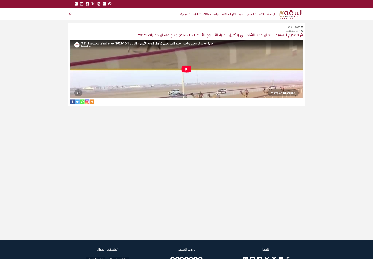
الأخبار (261, 14)
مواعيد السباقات (211, 14)
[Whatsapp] (82, 101)
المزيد (196, 14)
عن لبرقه (184, 14)
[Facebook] (72, 101)
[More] (92, 101)
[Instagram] (87, 101)
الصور (241, 14)
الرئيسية (271, 14)
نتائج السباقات (229, 14)
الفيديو (251, 14)
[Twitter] (77, 101)
